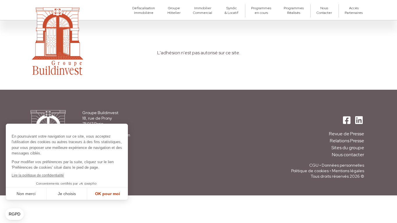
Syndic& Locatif (231, 10)
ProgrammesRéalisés (294, 10)
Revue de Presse (346, 134)
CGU (314, 165)
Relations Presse (347, 141)
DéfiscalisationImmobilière (143, 10)
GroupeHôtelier (173, 10)
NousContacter (324, 10)
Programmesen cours (261, 10)
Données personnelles (343, 165)
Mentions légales (348, 170)
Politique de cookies (310, 170)
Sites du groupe (347, 148)
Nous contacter (348, 155)
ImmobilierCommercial (202, 10)
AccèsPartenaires (354, 10)
